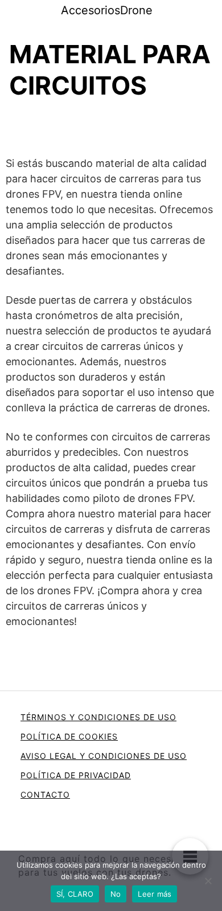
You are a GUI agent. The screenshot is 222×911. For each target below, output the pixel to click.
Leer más (154, 893)
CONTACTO (45, 794)
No (115, 893)
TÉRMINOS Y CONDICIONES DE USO (98, 717)
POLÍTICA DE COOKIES (69, 736)
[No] (207, 881)
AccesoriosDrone (107, 10)
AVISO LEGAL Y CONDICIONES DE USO (103, 756)
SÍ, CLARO (74, 893)
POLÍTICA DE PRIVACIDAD (75, 775)
